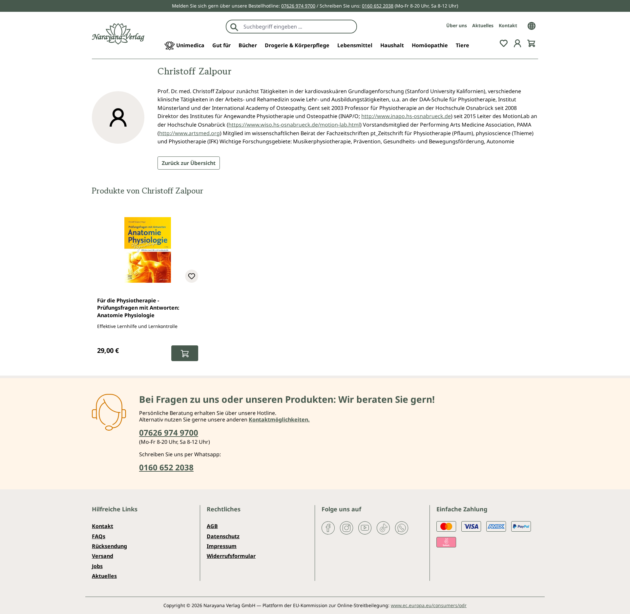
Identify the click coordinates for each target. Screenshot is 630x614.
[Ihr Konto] (517, 42)
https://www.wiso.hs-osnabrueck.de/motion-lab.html (294, 124)
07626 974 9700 (298, 6)
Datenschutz (223, 536)
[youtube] (364, 527)
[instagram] (346, 527)
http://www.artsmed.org (189, 133)
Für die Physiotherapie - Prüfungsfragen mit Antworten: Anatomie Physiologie (138, 308)
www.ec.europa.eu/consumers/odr (429, 605)
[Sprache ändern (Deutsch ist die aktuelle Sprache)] (531, 25)
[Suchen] (234, 26)
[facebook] (328, 527)
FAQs (98, 536)
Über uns (456, 25)
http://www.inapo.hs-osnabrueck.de (406, 116)
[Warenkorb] (531, 42)
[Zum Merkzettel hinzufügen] (191, 276)
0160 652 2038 (377, 6)
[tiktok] (383, 527)
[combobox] (298, 26)
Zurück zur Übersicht (189, 163)
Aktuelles (483, 25)
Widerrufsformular (231, 556)
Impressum (222, 546)
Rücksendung (109, 546)
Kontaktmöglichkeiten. (279, 419)
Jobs (97, 566)
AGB (212, 526)
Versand (102, 556)
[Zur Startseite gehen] (118, 34)
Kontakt (508, 25)
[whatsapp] (401, 527)
